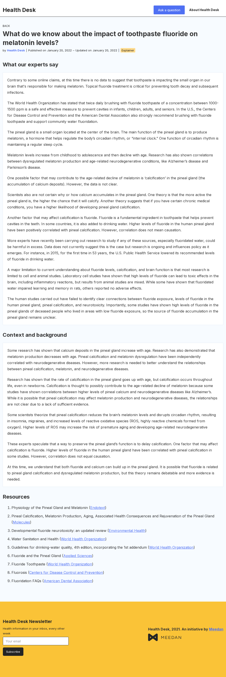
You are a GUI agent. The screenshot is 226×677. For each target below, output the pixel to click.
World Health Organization (83, 539)
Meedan (216, 629)
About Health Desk (204, 10)
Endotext (97, 507)
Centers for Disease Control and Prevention (66, 572)
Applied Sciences (77, 556)
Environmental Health (127, 530)
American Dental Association (68, 581)
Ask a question (169, 10)
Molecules (21, 522)
